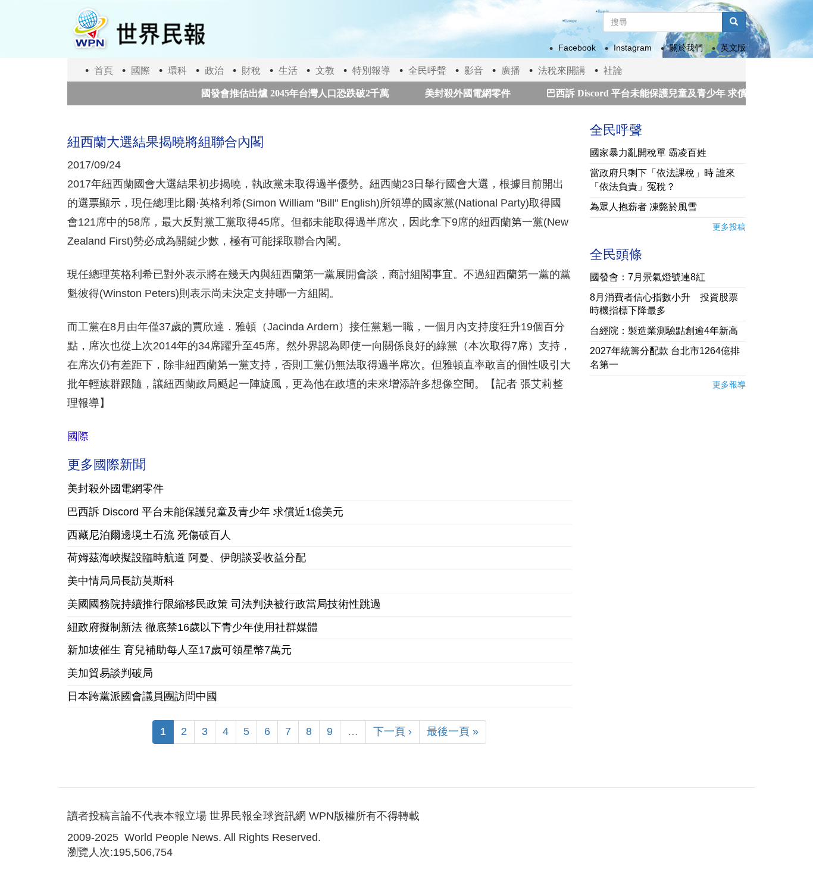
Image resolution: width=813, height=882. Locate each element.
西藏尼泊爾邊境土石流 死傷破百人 (149, 535)
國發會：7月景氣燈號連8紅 (647, 277)
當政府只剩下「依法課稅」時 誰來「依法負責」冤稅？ (662, 180)
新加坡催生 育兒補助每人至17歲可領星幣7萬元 (179, 650)
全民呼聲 (427, 70)
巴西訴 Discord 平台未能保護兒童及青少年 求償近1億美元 (649, 93)
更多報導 (729, 384)
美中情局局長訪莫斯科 (120, 581)
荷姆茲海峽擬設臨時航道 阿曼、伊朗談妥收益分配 (186, 558)
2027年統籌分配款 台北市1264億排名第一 (665, 358)
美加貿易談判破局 (110, 673)
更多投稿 (729, 227)
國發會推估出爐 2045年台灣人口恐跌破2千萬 (276, 93)
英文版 (733, 47)
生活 (288, 70)
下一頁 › (392, 731)
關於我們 (686, 47)
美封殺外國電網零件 (449, 93)
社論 (613, 70)
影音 (473, 70)
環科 (177, 70)
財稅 (251, 70)
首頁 (103, 70)
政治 (214, 70)
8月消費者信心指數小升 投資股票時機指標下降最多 (664, 304)
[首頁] (138, 29)
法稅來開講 (562, 70)
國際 (140, 70)
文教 (324, 70)
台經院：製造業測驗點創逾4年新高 (664, 331)
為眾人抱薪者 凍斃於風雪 (643, 207)
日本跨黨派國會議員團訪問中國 (142, 696)
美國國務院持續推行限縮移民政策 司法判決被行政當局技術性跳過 (224, 604)
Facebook (577, 47)
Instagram (633, 47)
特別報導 (371, 70)
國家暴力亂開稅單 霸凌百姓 (648, 153)
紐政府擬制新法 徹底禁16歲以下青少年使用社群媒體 (192, 627)
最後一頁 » (453, 731)
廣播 (510, 70)
